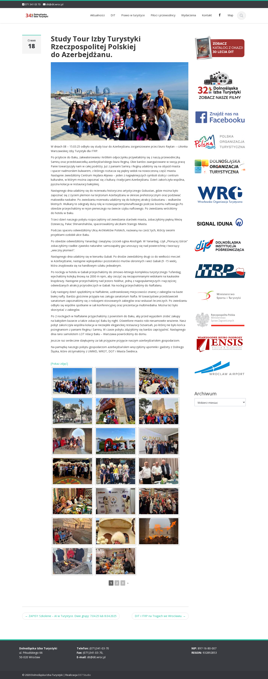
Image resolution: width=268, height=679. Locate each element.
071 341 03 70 (32, 4)
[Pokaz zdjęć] (59, 363)
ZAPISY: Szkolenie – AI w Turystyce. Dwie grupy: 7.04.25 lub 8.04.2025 (71, 616)
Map (230, 15)
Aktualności (97, 15)
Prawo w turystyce (133, 15)
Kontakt (207, 15)
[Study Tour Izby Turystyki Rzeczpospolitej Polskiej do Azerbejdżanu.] (119, 101)
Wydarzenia (188, 15)
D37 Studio (84, 675)
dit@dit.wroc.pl (54, 4)
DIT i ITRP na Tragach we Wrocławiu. (160, 616)
